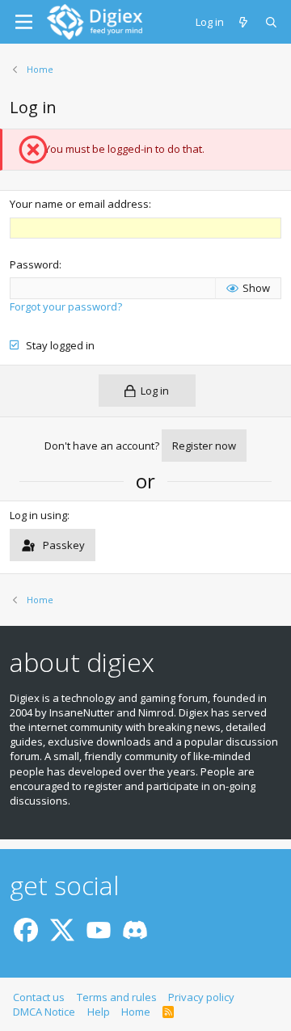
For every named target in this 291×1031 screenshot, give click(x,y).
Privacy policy (201, 997)
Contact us (39, 997)
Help (98, 1011)
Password (34, 264)
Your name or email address (79, 203)
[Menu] (24, 22)
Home (135, 1011)
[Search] (272, 21)
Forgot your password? (66, 306)
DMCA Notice (44, 1011)
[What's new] (244, 21)
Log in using (38, 515)
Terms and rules (117, 997)
